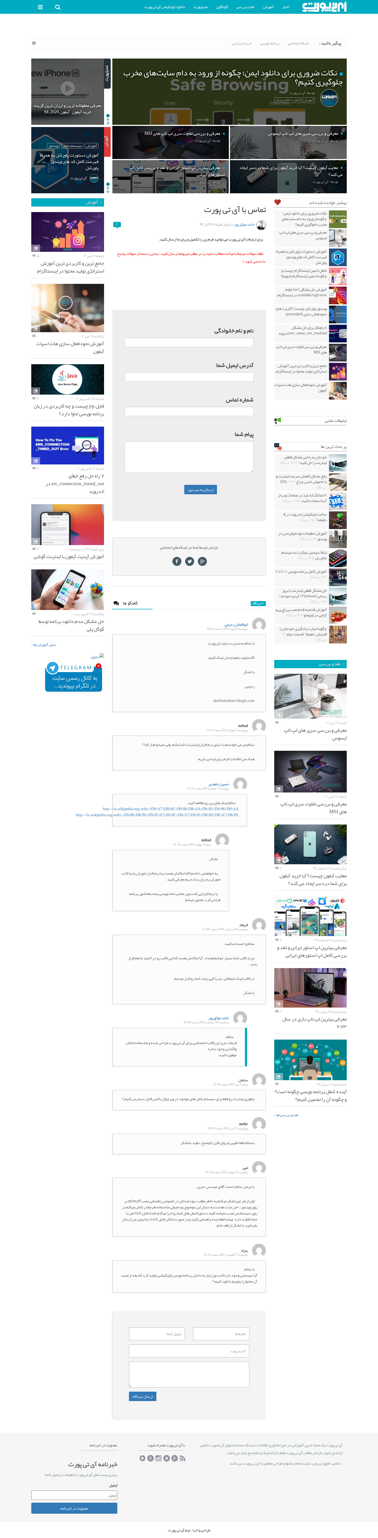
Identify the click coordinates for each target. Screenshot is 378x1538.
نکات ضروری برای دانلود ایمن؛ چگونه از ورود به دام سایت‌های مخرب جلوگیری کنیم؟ (304, 218)
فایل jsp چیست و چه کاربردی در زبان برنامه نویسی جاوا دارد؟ (69, 410)
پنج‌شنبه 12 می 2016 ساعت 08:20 (228, 1128)
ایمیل (113, 1485)
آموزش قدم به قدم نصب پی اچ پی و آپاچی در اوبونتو (301, 612)
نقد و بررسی (245, 6)
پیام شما (244, 434)
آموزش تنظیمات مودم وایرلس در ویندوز (302, 536)
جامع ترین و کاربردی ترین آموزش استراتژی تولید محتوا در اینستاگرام (301, 368)
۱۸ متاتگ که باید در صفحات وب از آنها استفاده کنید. (302, 497)
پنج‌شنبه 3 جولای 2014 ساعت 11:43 (227, 730)
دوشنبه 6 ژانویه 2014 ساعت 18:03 (227, 629)
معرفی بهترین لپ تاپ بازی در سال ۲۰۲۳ (314, 1023)
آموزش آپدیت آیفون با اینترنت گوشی (69, 556)
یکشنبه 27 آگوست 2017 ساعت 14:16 (226, 1255)
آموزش (268, 6)
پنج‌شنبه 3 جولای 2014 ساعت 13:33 (208, 788)
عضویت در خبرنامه (74, 1508)
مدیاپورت (200, 6)
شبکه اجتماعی (298, 43)
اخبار (285, 6)
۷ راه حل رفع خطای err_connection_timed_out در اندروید (75, 483)
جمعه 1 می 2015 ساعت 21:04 (230, 1084)
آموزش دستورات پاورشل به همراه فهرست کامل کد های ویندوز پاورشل (301, 256)
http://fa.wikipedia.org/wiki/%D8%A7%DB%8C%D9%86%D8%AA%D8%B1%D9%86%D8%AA (171, 809)
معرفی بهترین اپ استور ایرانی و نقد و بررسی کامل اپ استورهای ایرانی (312, 951)
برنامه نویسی (269, 43)
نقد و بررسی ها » (286, 1115)
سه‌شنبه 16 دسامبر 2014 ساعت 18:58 (206, 1022)
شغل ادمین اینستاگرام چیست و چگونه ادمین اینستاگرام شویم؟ (304, 273)
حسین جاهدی (219, 784)
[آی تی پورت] (324, 6)
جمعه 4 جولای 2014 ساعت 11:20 (192, 844)
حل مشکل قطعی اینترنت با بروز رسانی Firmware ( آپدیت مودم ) (303, 595)
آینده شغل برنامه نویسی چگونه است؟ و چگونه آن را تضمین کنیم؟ (311, 1095)
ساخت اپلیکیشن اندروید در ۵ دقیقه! (305, 517)
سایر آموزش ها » (43, 644)
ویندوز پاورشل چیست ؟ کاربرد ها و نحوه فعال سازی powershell (301, 311)
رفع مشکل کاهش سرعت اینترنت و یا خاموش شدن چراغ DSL (301, 481)
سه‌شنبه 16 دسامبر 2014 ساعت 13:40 (225, 929)
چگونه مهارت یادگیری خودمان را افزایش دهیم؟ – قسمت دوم (303, 634)
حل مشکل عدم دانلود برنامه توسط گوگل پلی (71, 625)
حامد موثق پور (244, 224)
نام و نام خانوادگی (233, 330)
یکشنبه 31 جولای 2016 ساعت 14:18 (226, 1172)
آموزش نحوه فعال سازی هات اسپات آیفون (300, 387)
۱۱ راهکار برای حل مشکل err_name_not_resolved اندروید (302, 330)
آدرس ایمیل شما (234, 365)
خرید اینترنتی (242, 43)
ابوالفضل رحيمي (236, 624)
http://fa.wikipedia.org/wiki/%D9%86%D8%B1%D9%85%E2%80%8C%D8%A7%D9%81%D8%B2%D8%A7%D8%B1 (157, 815)
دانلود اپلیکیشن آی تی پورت (164, 6)
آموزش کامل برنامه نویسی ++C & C (301, 574)
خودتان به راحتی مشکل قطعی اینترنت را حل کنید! (303, 459)
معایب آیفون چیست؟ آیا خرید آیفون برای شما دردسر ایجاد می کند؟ (313, 879)
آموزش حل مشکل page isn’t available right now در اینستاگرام (302, 292)
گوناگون (222, 6)
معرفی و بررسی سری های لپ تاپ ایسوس (303, 235)
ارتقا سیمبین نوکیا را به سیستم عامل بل (304, 555)
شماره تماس (239, 399)
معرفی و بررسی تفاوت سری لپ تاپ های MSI (301, 349)
